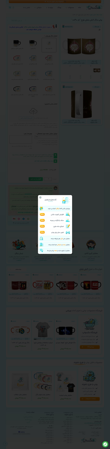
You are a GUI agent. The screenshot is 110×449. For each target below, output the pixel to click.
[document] (55, 224)
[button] (40, 197)
